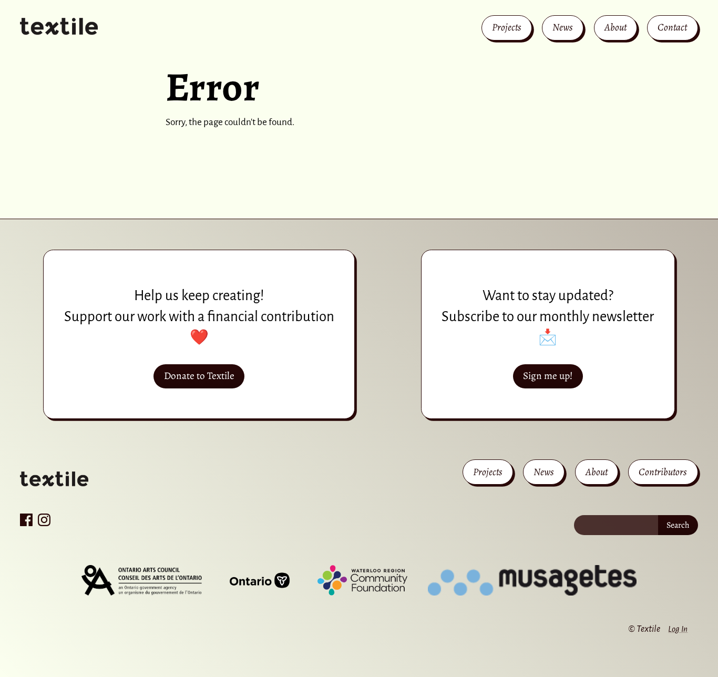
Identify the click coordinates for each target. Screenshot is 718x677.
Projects (506, 27)
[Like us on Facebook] (26, 520)
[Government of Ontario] (260, 580)
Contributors (663, 472)
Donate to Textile (199, 375)
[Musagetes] (532, 580)
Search (678, 525)
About (615, 27)
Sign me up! (547, 375)
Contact (672, 27)
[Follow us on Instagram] (44, 520)
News (562, 27)
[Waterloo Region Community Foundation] (362, 580)
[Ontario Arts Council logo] (141, 580)
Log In (678, 628)
